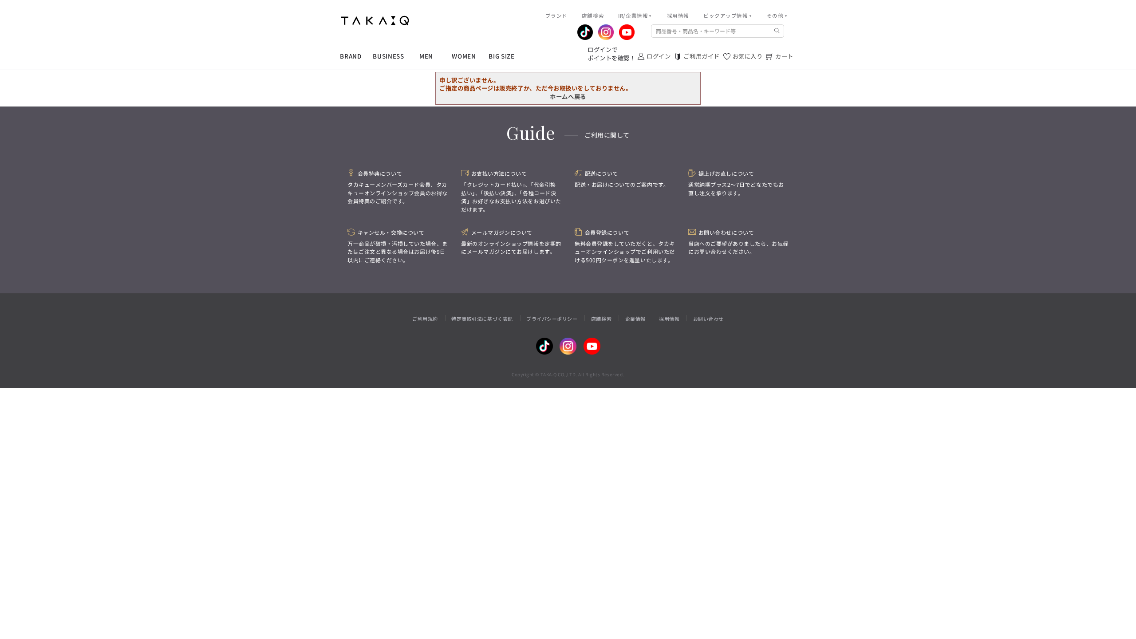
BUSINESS (388, 56)
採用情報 (669, 318)
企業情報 (635, 318)
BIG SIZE (501, 56)
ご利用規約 (425, 318)
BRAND (350, 56)
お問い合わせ (708, 318)
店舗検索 (601, 318)
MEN (426, 56)
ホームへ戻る (568, 96)
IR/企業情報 (633, 15)
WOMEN (464, 56)
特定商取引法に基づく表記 (482, 318)
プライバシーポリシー (551, 318)
